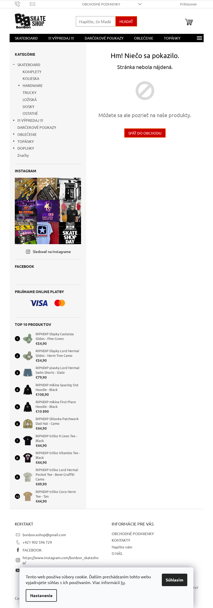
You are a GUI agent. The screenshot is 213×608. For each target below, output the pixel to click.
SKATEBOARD (28, 64)
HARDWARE (33, 85)
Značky (23, 155)
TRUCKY (29, 92)
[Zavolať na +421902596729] (22, 3)
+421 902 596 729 (37, 542)
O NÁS (117, 553)
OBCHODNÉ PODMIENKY (101, 4)
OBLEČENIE (27, 134)
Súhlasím (174, 579)
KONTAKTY (121, 540)
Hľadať (126, 21)
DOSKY (28, 106)
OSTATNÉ (30, 113)
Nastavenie (41, 595)
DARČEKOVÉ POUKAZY (36, 127)
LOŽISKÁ (30, 99)
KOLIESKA (31, 78)
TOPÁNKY (25, 141)
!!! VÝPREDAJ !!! (30, 120)
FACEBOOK (32, 550)
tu (123, 582)
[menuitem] (26, 38)
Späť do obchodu (145, 133)
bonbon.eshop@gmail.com (44, 534)
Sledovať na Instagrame (52, 251)
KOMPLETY (32, 71)
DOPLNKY (25, 148)
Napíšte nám (122, 546)
